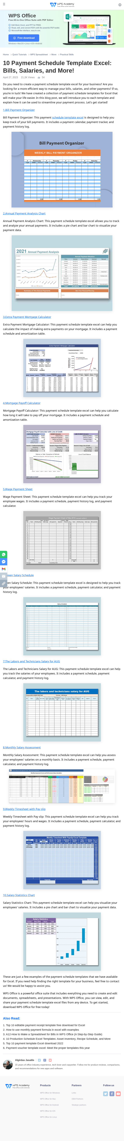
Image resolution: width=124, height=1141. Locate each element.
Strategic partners (79, 1105)
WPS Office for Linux (48, 1117)
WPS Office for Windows (50, 1093)
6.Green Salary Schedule (18, 575)
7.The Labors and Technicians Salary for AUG (31, 661)
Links (74, 1093)
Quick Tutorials (19, 54)
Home (6, 54)
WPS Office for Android (49, 1105)
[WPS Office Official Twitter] (39, 1060)
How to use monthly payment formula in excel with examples (41, 1029)
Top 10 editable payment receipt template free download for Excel (44, 1025)
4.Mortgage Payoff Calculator (21, 403)
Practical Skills (67, 54)
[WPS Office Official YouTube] (50, 1060)
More (53, 54)
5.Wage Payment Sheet (18, 489)
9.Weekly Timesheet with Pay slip (24, 809)
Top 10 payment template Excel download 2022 (33, 1043)
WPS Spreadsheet (39, 54)
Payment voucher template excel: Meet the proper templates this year (46, 1047)
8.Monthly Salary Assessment (22, 747)
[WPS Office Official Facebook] (44, 1060)
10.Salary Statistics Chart (19, 895)
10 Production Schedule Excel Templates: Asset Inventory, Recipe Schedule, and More (57, 1038)
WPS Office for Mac (48, 1099)
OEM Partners (77, 1099)
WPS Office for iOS (47, 1111)
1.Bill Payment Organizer (19, 110)
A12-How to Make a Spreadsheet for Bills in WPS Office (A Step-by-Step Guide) (52, 1034)
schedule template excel (67, 117)
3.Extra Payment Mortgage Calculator (27, 317)
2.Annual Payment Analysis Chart (24, 213)
